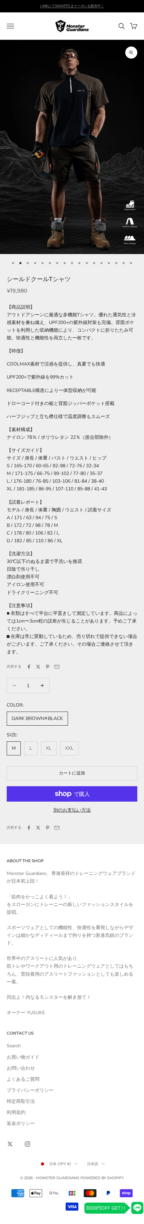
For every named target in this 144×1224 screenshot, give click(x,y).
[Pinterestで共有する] (47, 666)
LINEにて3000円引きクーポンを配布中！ (72, 6)
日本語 (92, 1163)
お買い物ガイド (23, 1057)
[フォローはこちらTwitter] (10, 1144)
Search (14, 1046)
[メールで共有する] (57, 666)
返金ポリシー (21, 1123)
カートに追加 (72, 773)
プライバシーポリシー (30, 1090)
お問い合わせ (21, 1068)
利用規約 (16, 1112)
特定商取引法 (21, 1101)
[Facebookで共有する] (28, 666)
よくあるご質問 (23, 1079)
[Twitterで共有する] (38, 666)
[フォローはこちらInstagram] (27, 1144)
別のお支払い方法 (72, 810)
